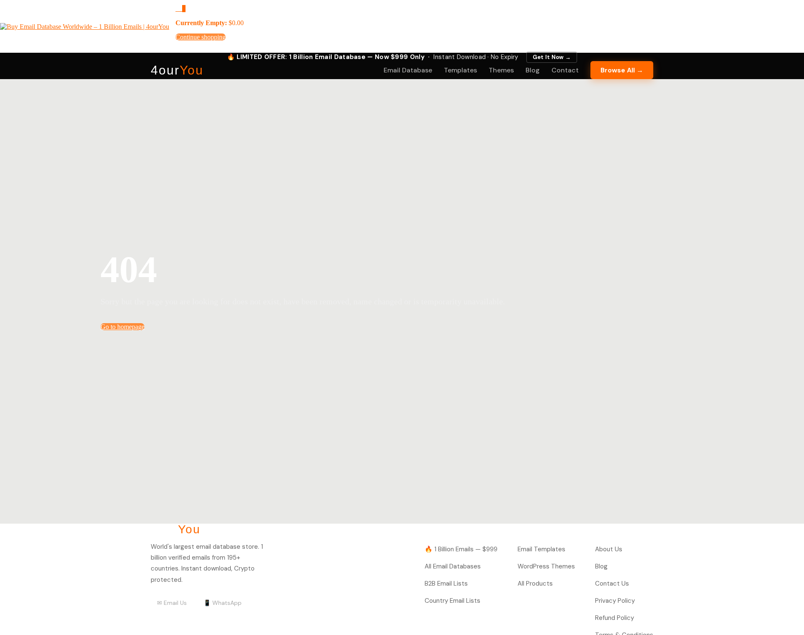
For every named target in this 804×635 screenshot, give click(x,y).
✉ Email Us (172, 603)
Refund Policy (614, 618)
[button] (180, 8)
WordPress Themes (546, 566)
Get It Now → (552, 57)
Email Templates (541, 549)
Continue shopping (200, 37)
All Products (535, 583)
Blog (533, 70)
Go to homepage (122, 326)
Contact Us (612, 583)
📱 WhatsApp (223, 603)
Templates (460, 70)
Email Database (408, 70)
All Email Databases (453, 566)
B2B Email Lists (446, 583)
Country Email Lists (452, 600)
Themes (501, 70)
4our (177, 70)
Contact (565, 70)
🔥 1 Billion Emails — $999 (461, 549)
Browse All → (621, 70)
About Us (608, 549)
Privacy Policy (615, 600)
